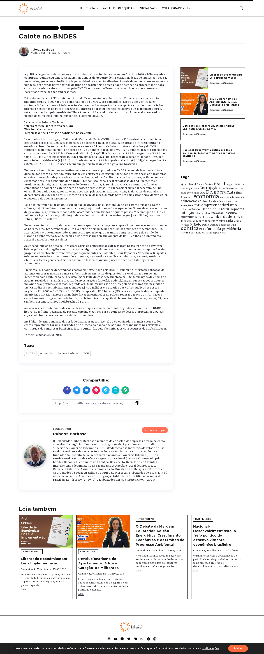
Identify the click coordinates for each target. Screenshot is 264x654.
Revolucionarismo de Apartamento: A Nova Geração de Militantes (224, 101)
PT (201, 229)
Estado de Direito (214, 209)
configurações (210, 648)
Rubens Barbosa (42, 49)
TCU (86, 353)
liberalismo (208, 217)
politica (189, 228)
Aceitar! (238, 648)
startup (184, 233)
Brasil (219, 184)
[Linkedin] (135, 639)
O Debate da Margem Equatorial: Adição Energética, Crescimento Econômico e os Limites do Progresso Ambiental (160, 535)
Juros (198, 217)
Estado (195, 209)
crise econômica (189, 193)
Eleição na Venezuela (38, 129)
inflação (187, 213)
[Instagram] (109, 639)
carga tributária (235, 184)
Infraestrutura (203, 213)
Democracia (219, 192)
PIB (233, 224)
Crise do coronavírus (231, 188)
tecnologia (201, 232)
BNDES (30, 353)
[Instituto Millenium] (30, 8)
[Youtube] (115, 639)
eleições (217, 201)
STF (191, 232)
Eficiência (205, 201)
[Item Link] (194, 78)
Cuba (202, 193)
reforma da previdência (222, 229)
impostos (237, 209)
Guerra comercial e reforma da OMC (48, 126)
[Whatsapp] (142, 639)
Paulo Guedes (210, 224)
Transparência (217, 232)
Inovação (217, 213)
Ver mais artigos (155, 430)
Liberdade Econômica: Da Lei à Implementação (226, 76)
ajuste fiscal (188, 184)
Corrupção (209, 188)
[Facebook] (122, 639)
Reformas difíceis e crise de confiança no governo (58, 133)
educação (188, 201)
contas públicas (189, 188)
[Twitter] (129, 639)
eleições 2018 (190, 205)
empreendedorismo (219, 205)
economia (46, 353)
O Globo (196, 224)
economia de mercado (232, 197)
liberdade (223, 216)
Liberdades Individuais (211, 220)
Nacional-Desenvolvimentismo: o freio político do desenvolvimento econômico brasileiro (208, 153)
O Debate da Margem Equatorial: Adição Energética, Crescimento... (208, 127)
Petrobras (225, 224)
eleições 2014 (231, 201)
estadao (185, 209)
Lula (229, 220)
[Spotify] (155, 639)
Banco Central (205, 184)
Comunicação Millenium (221, 83)
